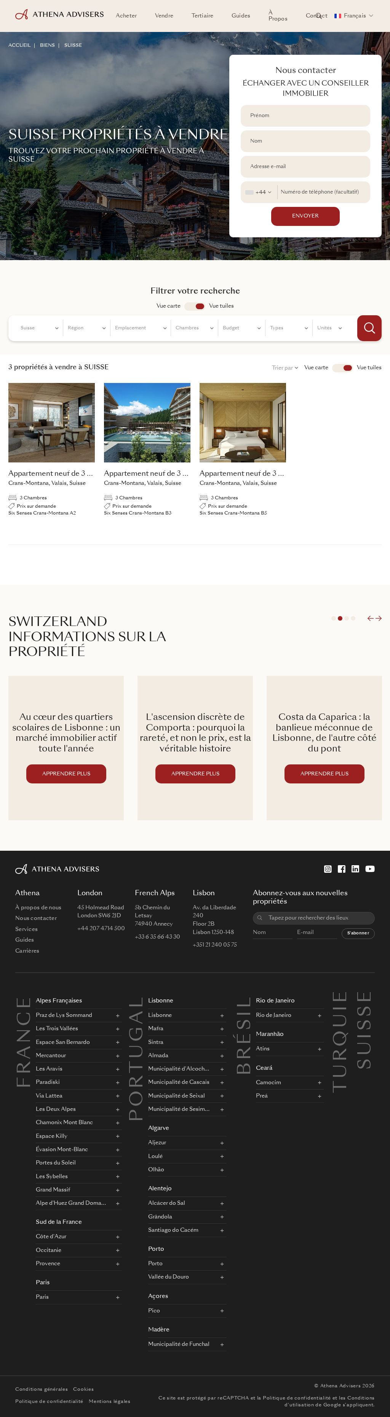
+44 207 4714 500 (101, 928)
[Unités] (330, 329)
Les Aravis (49, 1069)
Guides (241, 16)
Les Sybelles (52, 1176)
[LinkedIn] (355, 869)
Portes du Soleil (56, 1163)
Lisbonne (160, 1001)
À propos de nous (38, 907)
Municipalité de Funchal (178, 1344)
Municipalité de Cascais (178, 1082)
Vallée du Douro (168, 1277)
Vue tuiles (221, 306)
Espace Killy (51, 1136)
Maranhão (270, 1034)
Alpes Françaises (59, 1001)
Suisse (366, 997)
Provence (48, 1263)
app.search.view (194, 306)
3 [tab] (346, 618)
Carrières (27, 951)
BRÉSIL (245, 1035)
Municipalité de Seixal (176, 1096)
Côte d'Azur (51, 1236)
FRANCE (25, 1041)
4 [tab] (353, 618)
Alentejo (160, 1189)
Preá (262, 1096)
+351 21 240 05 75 (215, 945)
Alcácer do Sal (166, 1203)
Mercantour (51, 1055)
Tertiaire (202, 16)
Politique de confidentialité (49, 1402)
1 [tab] (333, 618)
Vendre (164, 16)
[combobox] (259, 192)
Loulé (155, 1156)
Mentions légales (110, 1402)
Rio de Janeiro (275, 1001)
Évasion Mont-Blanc (62, 1149)
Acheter (126, 16)
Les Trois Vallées (57, 1028)
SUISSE (73, 45)
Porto (156, 1249)
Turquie (341, 997)
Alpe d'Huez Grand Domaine (71, 1203)
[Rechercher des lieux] (319, 16)
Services (26, 929)
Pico (154, 1311)
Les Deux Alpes (56, 1109)
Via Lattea (49, 1096)
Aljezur (157, 1142)
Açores (158, 1296)
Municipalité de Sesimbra (179, 1109)
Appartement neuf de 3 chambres (64, 473)
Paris (43, 1283)
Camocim (268, 1082)
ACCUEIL (19, 45)
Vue (342, 368)
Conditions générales (41, 1389)
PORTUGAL (138, 1058)
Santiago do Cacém (173, 1230)
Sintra (155, 1042)
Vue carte (169, 306)
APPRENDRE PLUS (66, 774)
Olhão (156, 1169)
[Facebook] (341, 869)
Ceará (264, 1068)
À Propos (278, 16)
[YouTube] (370, 869)
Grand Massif (53, 1190)
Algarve (158, 1128)
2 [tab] (340, 618)
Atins (263, 1049)
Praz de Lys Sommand (64, 1015)
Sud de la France (59, 1222)
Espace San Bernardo (63, 1042)
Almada (158, 1055)
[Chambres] (194, 329)
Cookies (83, 1389)
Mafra (155, 1028)
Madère (158, 1330)
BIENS (47, 45)
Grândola (160, 1217)
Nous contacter (36, 918)
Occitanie (48, 1250)
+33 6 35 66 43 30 (157, 937)
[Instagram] (328, 869)
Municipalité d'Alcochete (179, 1069)
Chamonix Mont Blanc (64, 1122)
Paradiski (48, 1082)
